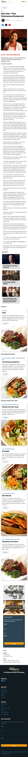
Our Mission (4, 689)
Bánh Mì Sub (6, 496)
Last (5, 633)
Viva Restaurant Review (10, 362)
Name (5, 624)
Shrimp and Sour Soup (10, 407)
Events (2, 710)
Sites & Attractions (5, 708)
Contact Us (3, 693)
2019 (3, 358)
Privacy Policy (4, 691)
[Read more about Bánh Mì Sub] (14, 523)
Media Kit (3, 697)
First (2, 731)
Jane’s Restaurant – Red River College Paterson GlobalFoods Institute (10, 300)
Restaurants (4, 704)
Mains (12, 449)
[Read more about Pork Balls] (14, 477)
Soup (17, 404)
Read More (5, 323)
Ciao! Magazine (4, 712)
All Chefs (4, 7)
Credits (2, 695)
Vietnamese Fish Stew (10, 542)
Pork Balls (5, 451)
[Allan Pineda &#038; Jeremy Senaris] (11, 275)
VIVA (2, 11)
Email (5, 635)
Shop (2, 706)
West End (4, 310)
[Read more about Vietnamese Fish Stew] (14, 567)
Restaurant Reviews (10, 358)
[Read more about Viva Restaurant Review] (14, 387)
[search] (9, 1)
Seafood (13, 404)
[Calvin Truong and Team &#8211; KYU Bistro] (11, 259)
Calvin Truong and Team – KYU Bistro (10, 266)
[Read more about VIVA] (14, 338)
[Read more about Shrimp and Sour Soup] (14, 433)
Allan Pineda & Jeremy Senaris (9, 283)
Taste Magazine (4, 714)
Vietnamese (19, 358)
